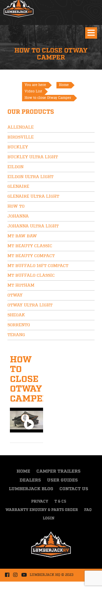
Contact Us (73, 489)
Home (23, 471)
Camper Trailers (58, 471)
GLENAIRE (18, 186)
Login (48, 518)
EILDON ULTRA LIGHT (30, 177)
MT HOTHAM (20, 285)
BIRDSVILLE (20, 137)
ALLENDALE (20, 127)
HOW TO (16, 206)
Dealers (30, 480)
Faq (88, 510)
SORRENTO (18, 325)
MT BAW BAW (22, 236)
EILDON (15, 167)
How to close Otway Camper (29, 379)
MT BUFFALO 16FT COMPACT (37, 265)
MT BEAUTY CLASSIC (29, 246)
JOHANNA (18, 216)
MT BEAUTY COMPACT (31, 256)
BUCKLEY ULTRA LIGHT (32, 157)
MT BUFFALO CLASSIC (31, 275)
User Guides (62, 480)
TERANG (16, 335)
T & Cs (60, 501)
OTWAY (15, 295)
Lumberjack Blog (31, 489)
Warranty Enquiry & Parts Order (41, 510)
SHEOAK (16, 315)
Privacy (39, 501)
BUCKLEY (17, 147)
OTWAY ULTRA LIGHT (29, 305)
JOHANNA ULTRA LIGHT (33, 226)
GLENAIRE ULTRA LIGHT (33, 196)
